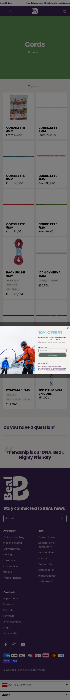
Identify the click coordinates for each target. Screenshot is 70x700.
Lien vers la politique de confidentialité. (56, 370)
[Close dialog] (68, 328)
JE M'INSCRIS (52, 355)
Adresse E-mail (42, 347)
